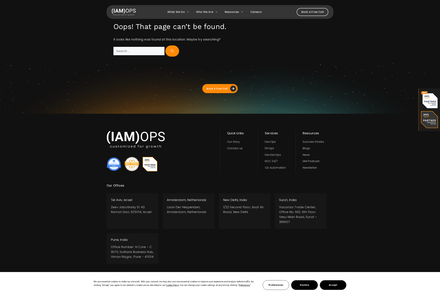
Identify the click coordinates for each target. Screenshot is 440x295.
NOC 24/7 (271, 161)
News (306, 155)
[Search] (172, 51)
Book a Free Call (312, 12)
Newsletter (310, 168)
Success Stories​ (313, 142)
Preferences (276, 285)
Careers (256, 12)
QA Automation (275, 168)
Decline (304, 285)
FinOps (269, 148)
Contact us (235, 148)
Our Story (233, 142)
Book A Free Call (217, 88)
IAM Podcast (311, 161)
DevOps (270, 142)
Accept (333, 285)
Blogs (306, 148)
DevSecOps (273, 155)
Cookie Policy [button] (172, 285)
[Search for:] (139, 51)
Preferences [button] (244, 285)
